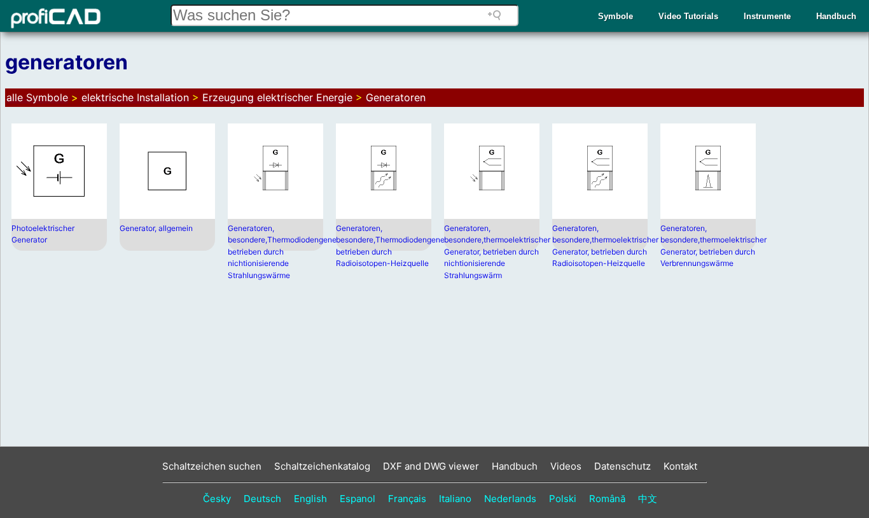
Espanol (357, 499)
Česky (217, 499)
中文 (647, 499)
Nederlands (510, 499)
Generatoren (396, 97)
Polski (562, 499)
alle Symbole (37, 97)
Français (407, 499)
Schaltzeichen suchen (211, 466)
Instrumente (767, 16)
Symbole (615, 16)
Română (607, 499)
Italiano (455, 499)
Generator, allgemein (156, 228)
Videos (565, 466)
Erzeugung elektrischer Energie (277, 97)
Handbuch (836, 16)
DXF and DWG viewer (431, 466)
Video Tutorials (688, 16)
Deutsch (262, 499)
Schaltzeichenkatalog (322, 466)
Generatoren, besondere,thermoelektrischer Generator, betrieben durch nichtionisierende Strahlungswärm (497, 251)
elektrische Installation (135, 97)
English (310, 499)
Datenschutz (622, 466)
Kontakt (680, 466)
